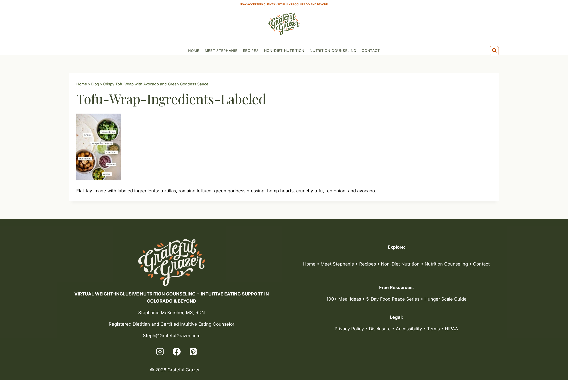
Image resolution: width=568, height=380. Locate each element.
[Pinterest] (193, 352)
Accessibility (409, 328)
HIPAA (451, 328)
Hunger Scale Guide (445, 299)
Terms (433, 328)
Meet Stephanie (221, 50)
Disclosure (380, 328)
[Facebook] (177, 352)
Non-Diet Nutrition (284, 50)
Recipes (251, 50)
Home (193, 50)
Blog (95, 84)
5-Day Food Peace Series (392, 299)
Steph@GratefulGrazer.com (171, 335)
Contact (371, 50)
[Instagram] (160, 352)
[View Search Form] (494, 50)
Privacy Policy (349, 328)
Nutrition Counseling (333, 50)
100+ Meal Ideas (343, 299)
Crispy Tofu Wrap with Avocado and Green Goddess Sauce (155, 84)
